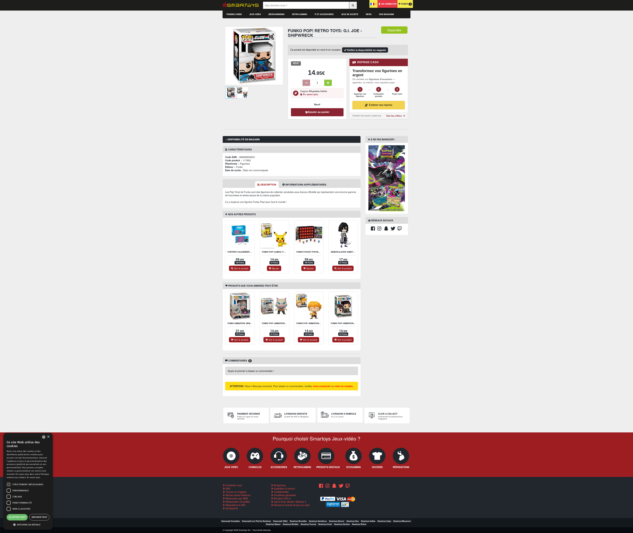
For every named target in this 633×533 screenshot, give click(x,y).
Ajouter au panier (318, 112)
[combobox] (43, 437)
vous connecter (322, 386)
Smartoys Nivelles (290, 524)
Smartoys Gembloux (318, 521)
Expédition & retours (284, 488)
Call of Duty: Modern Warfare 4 (289, 501)
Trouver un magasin (235, 491)
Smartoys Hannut (336, 521)
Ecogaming (279, 485)
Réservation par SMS (236, 498)
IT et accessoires (324, 14)
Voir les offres (394, 116)
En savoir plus (310, 94)
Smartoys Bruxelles (298, 521)
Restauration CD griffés (237, 501)
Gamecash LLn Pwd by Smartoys (256, 521)
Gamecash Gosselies (230, 521)
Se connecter (388, 3)
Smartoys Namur (273, 524)
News (369, 14)
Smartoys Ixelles (368, 521)
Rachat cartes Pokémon (238, 495)
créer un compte (343, 386)
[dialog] (28, 481)
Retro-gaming (299, 14)
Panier (405, 4)
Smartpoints (231, 508)
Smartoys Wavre (359, 524)
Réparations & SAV (235, 505)
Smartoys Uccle (325, 524)
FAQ (227, 488)
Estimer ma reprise (380, 105)
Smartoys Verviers (342, 524)
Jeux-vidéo (255, 14)
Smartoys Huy (353, 521)
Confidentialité (281, 491)
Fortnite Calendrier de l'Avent (244, 252)
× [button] (48, 437)
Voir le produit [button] (240, 268)
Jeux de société (349, 14)
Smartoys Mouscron (402, 521)
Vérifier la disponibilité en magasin (366, 50)
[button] (28, 524)
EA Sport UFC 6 (281, 498)
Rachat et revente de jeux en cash (291, 505)
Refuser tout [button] (39, 517)
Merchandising (277, 14)
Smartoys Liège (384, 521)
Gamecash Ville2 (280, 521)
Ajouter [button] (275, 268)
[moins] (306, 83)
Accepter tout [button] (17, 517)
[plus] (328, 83)
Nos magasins (386, 14)
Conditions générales (284, 495)
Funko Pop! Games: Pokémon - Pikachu (282, 252)
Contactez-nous (233, 485)
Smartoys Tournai (308, 524)
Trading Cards (234, 14)
